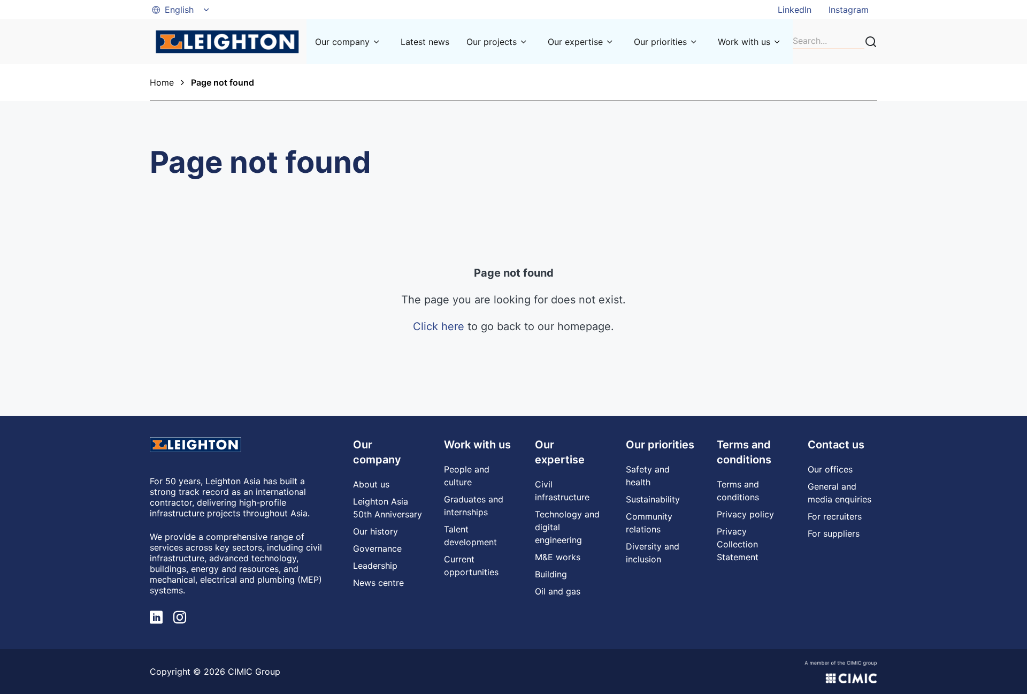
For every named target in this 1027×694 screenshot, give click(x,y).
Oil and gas (557, 591)
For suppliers (834, 533)
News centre (378, 582)
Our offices (830, 469)
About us (371, 484)
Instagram (849, 9)
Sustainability (653, 499)
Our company (342, 41)
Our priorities (660, 41)
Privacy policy (745, 514)
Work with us (744, 41)
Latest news (425, 41)
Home (162, 82)
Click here (438, 326)
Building (551, 574)
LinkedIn (794, 9)
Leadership (375, 565)
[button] (181, 9)
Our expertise (575, 41)
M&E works (557, 557)
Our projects (491, 41)
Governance (377, 548)
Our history (375, 531)
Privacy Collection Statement (737, 544)
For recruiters (835, 516)
